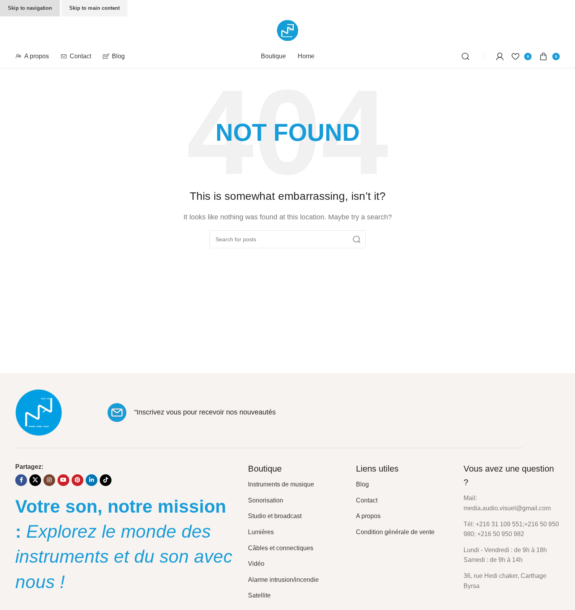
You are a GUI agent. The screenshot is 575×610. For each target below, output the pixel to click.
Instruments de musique (281, 484)
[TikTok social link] (105, 480)
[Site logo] (287, 30)
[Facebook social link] (21, 480)
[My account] (500, 56)
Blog (362, 484)
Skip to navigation (30, 8)
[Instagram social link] (49, 480)
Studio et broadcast (275, 516)
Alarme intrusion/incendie (283, 579)
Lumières (261, 532)
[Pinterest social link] (77, 480)
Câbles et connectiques (280, 548)
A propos (368, 516)
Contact (366, 500)
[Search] (467, 56)
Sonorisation (265, 500)
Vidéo (256, 563)
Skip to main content (94, 8)
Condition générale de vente (395, 532)
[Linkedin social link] (91, 480)
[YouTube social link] (63, 480)
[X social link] (35, 480)
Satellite (259, 595)
